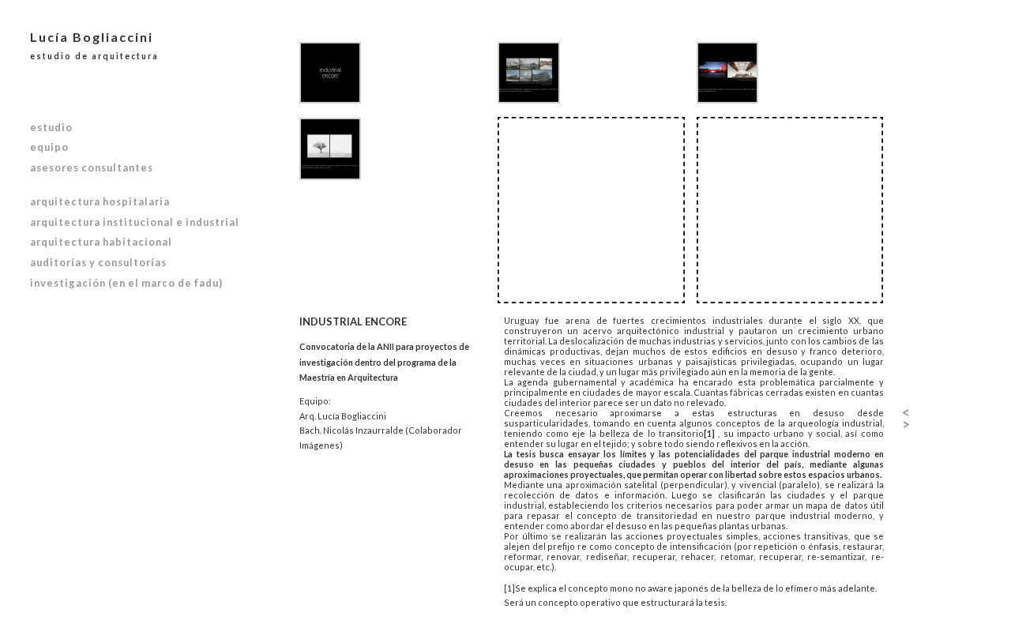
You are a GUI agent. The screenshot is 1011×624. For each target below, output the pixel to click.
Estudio (51, 127)
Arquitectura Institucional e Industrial (134, 222)
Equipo (49, 147)
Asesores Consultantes (91, 167)
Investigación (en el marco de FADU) (126, 282)
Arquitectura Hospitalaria (100, 201)
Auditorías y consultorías (98, 262)
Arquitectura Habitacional (101, 241)
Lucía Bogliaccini (94, 45)
